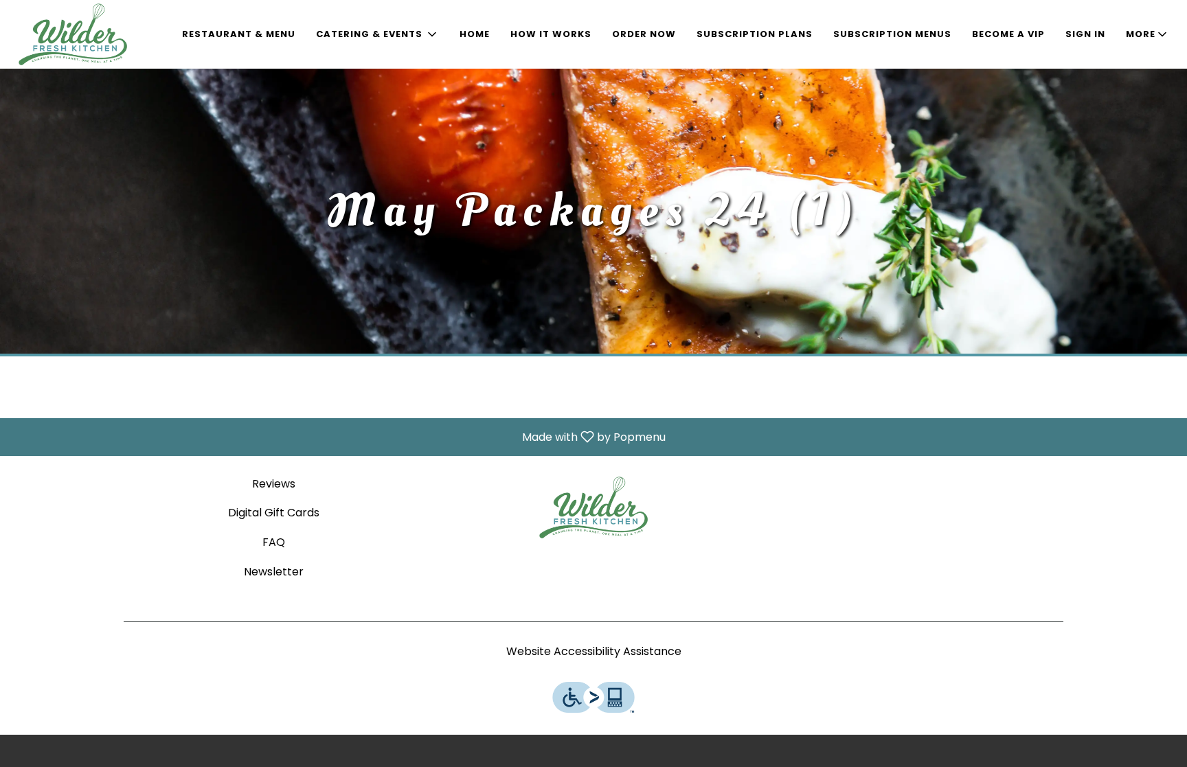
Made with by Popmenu (338, 436)
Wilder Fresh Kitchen (593, 507)
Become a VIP (1008, 34)
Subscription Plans (755, 34)
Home (475, 34)
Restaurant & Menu (238, 34)
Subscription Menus (892, 34)
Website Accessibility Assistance (593, 651)
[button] (377, 34)
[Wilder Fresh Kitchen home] (73, 34)
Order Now (644, 34)
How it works (550, 34)
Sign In (1085, 34)
